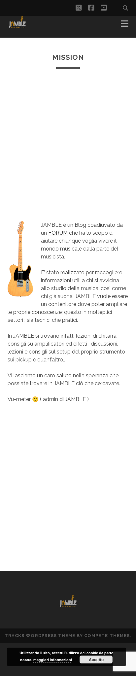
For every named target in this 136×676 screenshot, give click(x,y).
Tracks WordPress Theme (40, 635)
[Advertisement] (68, 145)
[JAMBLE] (17, 26)
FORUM (58, 233)
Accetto (96, 659)
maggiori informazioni (52, 659)
